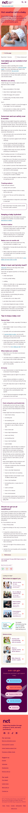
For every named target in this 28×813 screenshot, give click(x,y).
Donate (4, 760)
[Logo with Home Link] (7, 2)
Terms (3, 805)
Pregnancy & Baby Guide (8, 752)
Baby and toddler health (7, 6)
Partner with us (6, 771)
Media (24, 805)
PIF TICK (18, 625)
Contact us (5, 791)
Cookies (13, 805)
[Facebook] (4, 733)
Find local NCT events (8, 744)
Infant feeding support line (9, 748)
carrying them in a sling (10, 334)
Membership (5, 768)
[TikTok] (12, 733)
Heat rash (3, 267)
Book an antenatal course (9, 741)
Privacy (8, 805)
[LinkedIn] (16, 733)
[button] (14, 53)
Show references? (22, 57)
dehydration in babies (6, 220)
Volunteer (4, 764)
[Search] (22, 2)
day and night (15, 71)
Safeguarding (19, 805)
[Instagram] (8, 733)
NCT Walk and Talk (15, 346)
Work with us (5, 787)
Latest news (5, 784)
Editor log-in (14, 808)
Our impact (5, 780)
